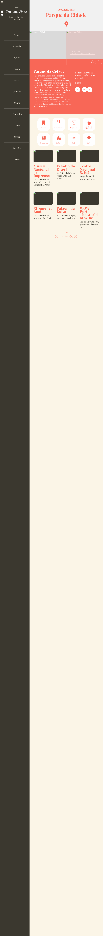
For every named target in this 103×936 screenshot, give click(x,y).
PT (2, 2)
